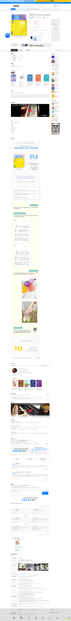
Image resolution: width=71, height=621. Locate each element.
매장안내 (38, 609)
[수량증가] (57, 21)
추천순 (45, 481)
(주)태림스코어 (33, 16)
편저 (30, 16)
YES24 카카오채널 (51, 609)
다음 (15, 460)
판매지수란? (42, 17)
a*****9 (17, 464)
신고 (23, 464)
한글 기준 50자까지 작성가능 (16, 492)
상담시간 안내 (58, 614)
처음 (12, 460)
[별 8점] (16, 490)
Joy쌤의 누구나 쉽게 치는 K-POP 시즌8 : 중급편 (46, 83)
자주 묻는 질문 (54, 614)
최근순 (43, 481)
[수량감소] (53, 21)
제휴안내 (33, 609)
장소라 (29, 16)
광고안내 (31, 609)
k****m (45, 515)
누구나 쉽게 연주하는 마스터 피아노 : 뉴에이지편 (57, 106)
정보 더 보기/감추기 (34, 17)
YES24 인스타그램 (54, 609)
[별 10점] (17, 490)
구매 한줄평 (40, 506)
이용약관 (17, 609)
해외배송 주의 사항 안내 (55, 23)
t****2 (45, 532)
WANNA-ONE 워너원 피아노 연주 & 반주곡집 (39, 389)
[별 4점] (14, 490)
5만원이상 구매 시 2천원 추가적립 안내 (41, 24)
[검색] (42, 6)
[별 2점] (13, 490)
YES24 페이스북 (52, 609)
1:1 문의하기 (50, 614)
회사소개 (12, 609)
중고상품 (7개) (31, 33)
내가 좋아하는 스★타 (33, 13)
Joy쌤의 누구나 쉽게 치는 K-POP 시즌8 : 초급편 (38, 83)
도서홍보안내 (27, 609)
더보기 (58, 100)
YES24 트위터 (53, 609)
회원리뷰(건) (36, 17)
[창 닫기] (40, 36)
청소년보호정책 (24, 609)
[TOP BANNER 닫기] (70, 1)
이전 (13, 460)
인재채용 (14, 609)
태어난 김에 (35, 38)
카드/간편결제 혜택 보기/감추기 (41, 27)
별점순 (47, 481)
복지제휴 (35, 609)
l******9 (26, 532)
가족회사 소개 (57, 609)
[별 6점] (15, 490)
